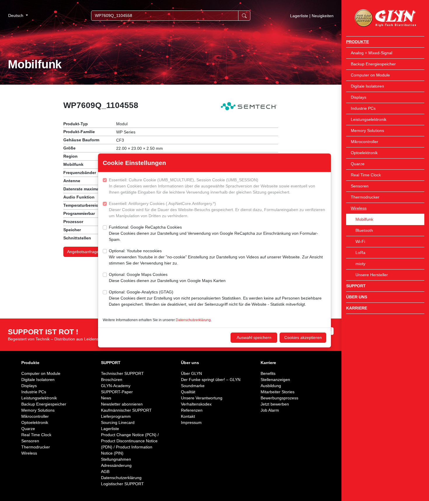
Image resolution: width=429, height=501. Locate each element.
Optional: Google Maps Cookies (167, 277)
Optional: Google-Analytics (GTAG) (215, 298)
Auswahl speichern (254, 337)
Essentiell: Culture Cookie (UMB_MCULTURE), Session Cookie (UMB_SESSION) (212, 186)
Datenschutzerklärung (193, 320)
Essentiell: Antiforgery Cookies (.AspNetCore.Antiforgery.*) (217, 209)
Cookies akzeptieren (303, 337)
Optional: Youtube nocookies (216, 256)
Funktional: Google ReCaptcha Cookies (213, 233)
